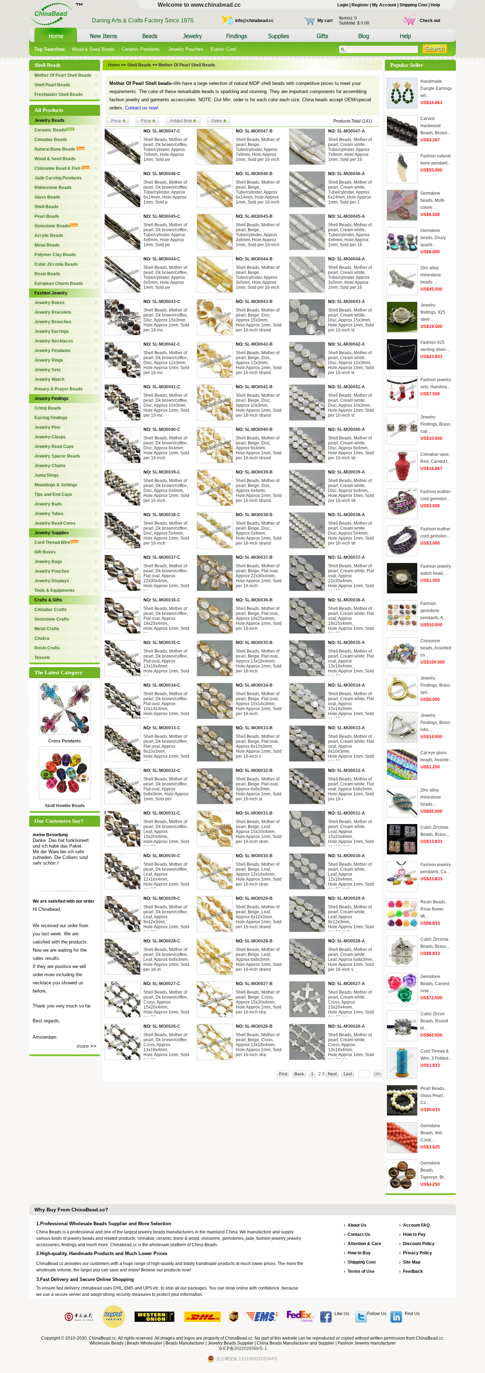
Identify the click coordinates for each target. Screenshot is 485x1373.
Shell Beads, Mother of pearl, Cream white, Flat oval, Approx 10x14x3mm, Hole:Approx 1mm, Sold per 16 (351, 706)
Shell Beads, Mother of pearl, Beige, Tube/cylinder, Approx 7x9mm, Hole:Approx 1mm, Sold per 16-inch (257, 149)
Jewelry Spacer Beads (57, 456)
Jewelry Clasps (50, 436)
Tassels (42, 657)
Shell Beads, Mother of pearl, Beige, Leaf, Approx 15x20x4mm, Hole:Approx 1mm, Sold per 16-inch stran (259, 831)
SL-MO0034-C (166, 685)
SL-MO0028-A (351, 941)
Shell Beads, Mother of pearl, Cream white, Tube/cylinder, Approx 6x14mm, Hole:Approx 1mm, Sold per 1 (350, 192)
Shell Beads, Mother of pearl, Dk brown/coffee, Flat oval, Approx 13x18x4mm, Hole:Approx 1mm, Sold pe (166, 664)
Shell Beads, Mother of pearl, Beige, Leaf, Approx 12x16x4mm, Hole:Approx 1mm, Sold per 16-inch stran (259, 874)
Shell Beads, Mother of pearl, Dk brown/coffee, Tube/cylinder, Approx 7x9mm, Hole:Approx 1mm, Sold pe (165, 149)
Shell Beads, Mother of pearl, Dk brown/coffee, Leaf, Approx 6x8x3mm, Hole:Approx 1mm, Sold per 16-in (166, 959)
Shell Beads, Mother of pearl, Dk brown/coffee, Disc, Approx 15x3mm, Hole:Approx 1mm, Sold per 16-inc (166, 320)
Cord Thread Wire (52, 542)
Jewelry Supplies (51, 532)
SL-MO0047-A (351, 131)
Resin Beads (47, 273)
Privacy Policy (417, 1252)
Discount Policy (419, 1243)
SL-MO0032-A (351, 770)
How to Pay (414, 1234)
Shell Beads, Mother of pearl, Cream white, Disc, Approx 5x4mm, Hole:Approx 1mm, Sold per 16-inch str (351, 533)
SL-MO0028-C (166, 941)
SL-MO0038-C (166, 514)
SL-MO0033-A (351, 727)
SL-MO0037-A (351, 557)
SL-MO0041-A (351, 386)
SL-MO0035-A (351, 642)
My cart (325, 20)
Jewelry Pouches (185, 49)
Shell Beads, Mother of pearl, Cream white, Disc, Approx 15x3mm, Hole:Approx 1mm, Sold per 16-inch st (351, 320)
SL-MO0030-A (351, 855)
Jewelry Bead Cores (55, 523)
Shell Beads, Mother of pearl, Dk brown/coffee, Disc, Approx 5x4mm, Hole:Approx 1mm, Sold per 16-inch (166, 533)
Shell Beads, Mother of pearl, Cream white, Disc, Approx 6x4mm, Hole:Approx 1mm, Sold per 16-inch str (351, 490)
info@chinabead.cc (254, 20)
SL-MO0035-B (259, 642)
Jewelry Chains (50, 465)
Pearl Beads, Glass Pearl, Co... (432, 1095)
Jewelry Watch (49, 379)
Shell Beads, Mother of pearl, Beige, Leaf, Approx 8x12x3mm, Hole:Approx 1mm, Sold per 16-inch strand (259, 916)
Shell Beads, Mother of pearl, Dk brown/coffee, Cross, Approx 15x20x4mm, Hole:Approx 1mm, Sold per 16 (166, 1005)
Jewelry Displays (51, 580)
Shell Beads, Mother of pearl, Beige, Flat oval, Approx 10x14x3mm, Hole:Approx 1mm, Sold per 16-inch (259, 703)
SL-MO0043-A (351, 301)
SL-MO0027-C (166, 983)
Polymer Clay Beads (55, 254)
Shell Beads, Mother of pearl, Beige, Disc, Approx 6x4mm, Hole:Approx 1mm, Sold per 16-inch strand (259, 490)
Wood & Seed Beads (93, 49)
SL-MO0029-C (166, 898)
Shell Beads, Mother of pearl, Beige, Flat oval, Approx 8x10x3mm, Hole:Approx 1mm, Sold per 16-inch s (259, 746)
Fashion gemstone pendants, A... (433, 610)
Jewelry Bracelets (52, 312)
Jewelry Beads (49, 120)
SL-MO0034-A (351, 685)
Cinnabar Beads (50, 139)
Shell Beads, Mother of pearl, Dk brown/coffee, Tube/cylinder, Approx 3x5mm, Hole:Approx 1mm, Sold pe (165, 277)
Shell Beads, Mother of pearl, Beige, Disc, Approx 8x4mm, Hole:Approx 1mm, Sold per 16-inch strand (259, 448)
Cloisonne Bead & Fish (57, 168)
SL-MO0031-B (259, 813)
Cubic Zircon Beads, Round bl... (434, 1021)
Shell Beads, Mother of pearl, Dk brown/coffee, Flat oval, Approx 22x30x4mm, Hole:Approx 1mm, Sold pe (166, 578)
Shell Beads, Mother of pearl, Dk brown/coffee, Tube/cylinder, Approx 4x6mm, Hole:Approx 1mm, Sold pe (165, 234)
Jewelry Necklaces (53, 341)
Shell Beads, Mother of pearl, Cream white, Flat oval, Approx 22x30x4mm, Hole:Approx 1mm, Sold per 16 (351, 578)
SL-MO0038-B (259, 514)
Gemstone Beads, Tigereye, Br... (433, 1170)
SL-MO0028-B (259, 941)
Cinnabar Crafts (50, 609)
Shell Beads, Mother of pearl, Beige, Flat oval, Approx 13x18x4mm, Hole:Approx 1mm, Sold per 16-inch (259, 661)
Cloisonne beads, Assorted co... (435, 648)
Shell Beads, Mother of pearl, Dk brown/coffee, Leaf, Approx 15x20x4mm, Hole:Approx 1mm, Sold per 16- (166, 834)
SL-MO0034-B (259, 685)
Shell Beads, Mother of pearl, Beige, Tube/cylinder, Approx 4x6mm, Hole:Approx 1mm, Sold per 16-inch (257, 234)
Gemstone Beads (52, 225)
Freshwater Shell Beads (58, 94)
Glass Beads (47, 197)
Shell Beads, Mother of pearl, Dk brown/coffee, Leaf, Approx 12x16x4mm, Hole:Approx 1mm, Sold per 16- (166, 877)
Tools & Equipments (54, 590)
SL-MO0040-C (166, 429)
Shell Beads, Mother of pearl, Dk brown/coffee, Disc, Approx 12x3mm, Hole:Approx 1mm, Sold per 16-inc (166, 362)
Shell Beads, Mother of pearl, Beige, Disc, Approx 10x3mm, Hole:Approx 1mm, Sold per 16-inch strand (259, 405)
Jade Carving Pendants (58, 177)
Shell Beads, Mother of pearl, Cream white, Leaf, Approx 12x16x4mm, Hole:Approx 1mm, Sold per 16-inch (351, 877)
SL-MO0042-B (259, 344)
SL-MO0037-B (259, 557)
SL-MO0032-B (259, 770)
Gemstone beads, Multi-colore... (432, 200)
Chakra (41, 638)
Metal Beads (47, 245)
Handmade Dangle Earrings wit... (436, 88)
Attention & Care (364, 1243)
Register (360, 4)
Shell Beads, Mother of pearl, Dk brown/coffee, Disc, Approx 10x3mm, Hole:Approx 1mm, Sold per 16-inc (166, 405)
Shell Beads (46, 206)
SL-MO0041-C (166, 386)
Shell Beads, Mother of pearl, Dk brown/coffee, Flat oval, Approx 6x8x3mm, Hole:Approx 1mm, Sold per (166, 789)
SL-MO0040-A (351, 429)
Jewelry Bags (48, 561)
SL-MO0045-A (351, 216)
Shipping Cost (413, 4)
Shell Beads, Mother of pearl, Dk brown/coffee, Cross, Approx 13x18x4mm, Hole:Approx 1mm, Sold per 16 (166, 1047)
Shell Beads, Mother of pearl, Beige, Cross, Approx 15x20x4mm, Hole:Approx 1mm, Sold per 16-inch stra (259, 1002)
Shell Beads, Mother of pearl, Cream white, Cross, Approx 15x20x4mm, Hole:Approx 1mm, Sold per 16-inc (351, 1005)
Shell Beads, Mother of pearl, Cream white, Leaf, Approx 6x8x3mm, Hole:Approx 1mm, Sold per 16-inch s (351, 959)
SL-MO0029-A (351, 898)
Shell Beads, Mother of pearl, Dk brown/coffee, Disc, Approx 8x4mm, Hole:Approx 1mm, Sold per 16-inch (166, 448)
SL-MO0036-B (259, 600)
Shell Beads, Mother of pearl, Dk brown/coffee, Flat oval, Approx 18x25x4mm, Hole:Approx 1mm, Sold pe (166, 621)
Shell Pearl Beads (52, 84)
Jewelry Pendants (52, 350)
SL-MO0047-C (166, 131)
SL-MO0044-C (166, 258)
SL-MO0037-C (166, 557)
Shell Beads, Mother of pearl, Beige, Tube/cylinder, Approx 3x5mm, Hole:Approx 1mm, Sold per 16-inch (257, 277)
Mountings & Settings (55, 484)
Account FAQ (416, 1225)
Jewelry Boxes (49, 302)
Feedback (413, 1271)
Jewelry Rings (48, 360)
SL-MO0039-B (259, 472)
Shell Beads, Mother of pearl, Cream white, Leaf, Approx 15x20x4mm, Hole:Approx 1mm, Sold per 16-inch (351, 834)
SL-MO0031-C (166, 813)
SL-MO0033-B (259, 727)
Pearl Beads (46, 216)
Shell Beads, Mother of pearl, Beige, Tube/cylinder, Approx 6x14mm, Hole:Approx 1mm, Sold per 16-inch (257, 192)
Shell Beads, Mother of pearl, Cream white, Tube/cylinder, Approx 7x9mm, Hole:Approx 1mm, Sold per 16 (350, 149)
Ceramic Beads (50, 130)
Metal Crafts (46, 628)
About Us (357, 1225)
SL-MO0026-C (166, 1026)
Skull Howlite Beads (65, 805)
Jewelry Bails (48, 504)
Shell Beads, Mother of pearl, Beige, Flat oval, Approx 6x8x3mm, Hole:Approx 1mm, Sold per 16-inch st (259, 789)
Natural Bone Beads (55, 149)
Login (342, 4)
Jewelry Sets (47, 369)
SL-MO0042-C (166, 344)
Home (114, 65)
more (83, 1046)
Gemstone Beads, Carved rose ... (434, 983)
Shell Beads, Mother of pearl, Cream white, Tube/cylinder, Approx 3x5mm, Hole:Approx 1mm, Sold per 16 (350, 277)
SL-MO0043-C (166, 301)
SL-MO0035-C (166, 642)
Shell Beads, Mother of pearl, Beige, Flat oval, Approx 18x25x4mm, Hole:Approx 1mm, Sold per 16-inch (259, 618)
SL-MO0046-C (166, 173)
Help (435, 4)
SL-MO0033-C (166, 727)
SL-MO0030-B (259, 855)
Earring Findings (50, 417)
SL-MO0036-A (351, 600)
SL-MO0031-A (351, 813)
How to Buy (359, 1252)
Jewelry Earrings (51, 331)
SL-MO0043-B (259, 301)
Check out (430, 20)
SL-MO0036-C (166, 600)
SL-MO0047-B (259, 131)
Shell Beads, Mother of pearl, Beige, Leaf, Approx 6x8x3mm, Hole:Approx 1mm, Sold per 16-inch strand (259, 959)
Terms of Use (361, 1271)
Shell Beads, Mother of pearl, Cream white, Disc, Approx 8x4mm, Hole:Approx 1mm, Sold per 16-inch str (351, 448)
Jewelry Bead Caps (54, 446)
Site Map (411, 1262)
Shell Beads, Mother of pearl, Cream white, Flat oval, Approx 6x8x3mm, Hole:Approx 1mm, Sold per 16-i (351, 789)
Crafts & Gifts (48, 600)
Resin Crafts (47, 647)
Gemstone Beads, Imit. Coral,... (431, 1132)
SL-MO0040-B (259, 429)
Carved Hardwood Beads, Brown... (435, 125)
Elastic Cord (223, 49)
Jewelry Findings (51, 398)
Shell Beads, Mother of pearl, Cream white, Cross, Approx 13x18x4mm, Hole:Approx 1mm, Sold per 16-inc (351, 1047)
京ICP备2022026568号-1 (242, 1348)
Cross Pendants (64, 741)
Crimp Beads (47, 408)
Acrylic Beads (48, 235)
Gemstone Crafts (51, 619)
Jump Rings (46, 475)
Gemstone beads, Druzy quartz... (433, 237)
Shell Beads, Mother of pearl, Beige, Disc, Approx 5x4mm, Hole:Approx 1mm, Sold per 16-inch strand (259, 533)
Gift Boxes (45, 552)
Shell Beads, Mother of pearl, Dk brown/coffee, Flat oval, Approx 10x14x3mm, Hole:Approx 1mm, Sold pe (166, 706)
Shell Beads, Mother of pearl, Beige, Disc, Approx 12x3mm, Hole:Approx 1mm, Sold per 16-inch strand (259, 362)
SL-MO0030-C (166, 855)
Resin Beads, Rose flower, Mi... (433, 909)
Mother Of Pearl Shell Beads (62, 75)
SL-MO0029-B (259, 898)
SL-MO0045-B (259, 216)
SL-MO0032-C (166, 770)
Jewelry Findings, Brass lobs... (435, 722)
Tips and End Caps (53, 494)
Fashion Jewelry (50, 293)
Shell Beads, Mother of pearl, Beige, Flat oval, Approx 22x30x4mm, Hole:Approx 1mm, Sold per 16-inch (259, 575)
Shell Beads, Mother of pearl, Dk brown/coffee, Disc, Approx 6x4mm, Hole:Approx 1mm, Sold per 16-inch (166, 490)
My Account (384, 4)
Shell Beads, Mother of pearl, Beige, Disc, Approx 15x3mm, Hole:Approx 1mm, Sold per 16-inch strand (259, 320)
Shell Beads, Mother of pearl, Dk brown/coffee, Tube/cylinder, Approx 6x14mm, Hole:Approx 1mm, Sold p (165, 192)
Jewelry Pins (47, 427)
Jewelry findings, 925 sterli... (432, 312)
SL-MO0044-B (259, 258)
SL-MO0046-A (351, 173)
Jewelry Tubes (49, 513)
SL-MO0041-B (259, 386)
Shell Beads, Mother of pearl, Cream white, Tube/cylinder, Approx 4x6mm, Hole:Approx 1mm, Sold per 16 (350, 234)
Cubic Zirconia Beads (56, 264)
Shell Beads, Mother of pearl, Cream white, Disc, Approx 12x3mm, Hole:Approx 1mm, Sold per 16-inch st (351, 362)
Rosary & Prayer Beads (58, 389)
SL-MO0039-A (351, 472)
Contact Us (359, 1234)
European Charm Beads (58, 283)
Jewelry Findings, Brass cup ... (435, 424)
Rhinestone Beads (53, 187)
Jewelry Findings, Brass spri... (435, 685)
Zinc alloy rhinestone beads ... (430, 275)
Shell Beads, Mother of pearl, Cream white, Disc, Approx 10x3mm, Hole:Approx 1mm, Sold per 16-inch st (351, 405)
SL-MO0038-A (351, 514)
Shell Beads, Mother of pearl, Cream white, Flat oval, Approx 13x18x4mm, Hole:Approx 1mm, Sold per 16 (351, 664)
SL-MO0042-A (351, 344)
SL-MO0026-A (351, 1026)
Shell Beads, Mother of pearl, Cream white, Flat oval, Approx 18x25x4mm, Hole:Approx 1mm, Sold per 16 (351, 621)
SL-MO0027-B (259, 983)
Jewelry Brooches (52, 321)
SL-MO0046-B (259, 173)
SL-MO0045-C (166, 216)
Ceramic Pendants (141, 49)
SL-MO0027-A (351, 983)
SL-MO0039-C (166, 472)
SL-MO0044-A (351, 258)
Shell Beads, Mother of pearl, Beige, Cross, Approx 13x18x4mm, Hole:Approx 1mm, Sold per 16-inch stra (259, 1044)
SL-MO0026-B (259, 1026)
